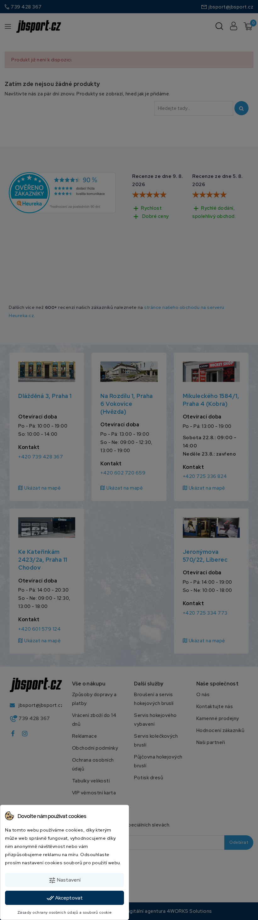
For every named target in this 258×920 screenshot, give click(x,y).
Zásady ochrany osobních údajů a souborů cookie (64, 912)
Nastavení (64, 880)
